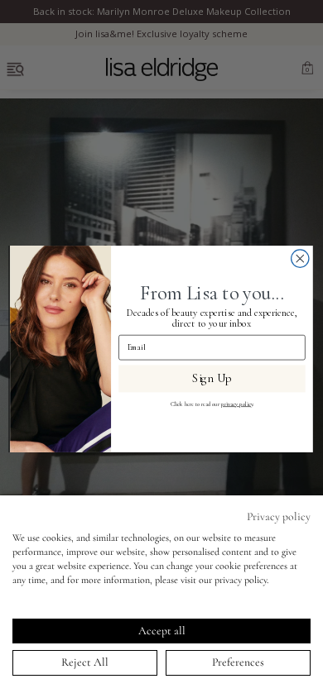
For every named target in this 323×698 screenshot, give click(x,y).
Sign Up (211, 378)
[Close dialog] (300, 258)
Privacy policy (279, 516)
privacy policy (237, 404)
